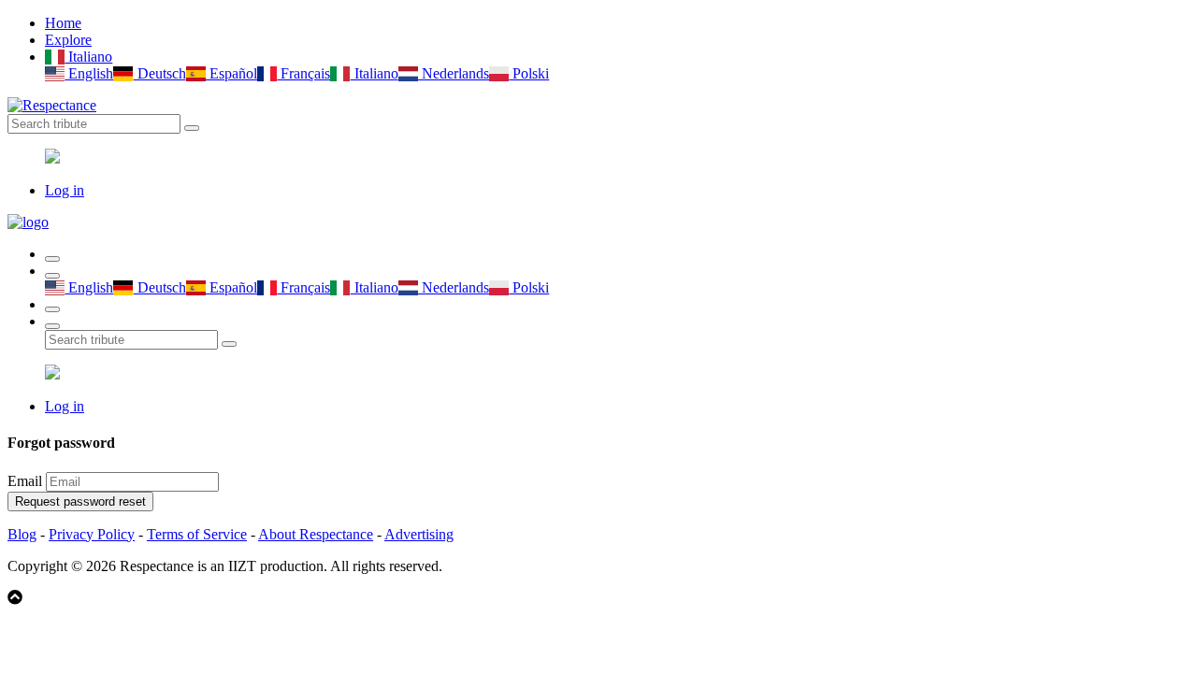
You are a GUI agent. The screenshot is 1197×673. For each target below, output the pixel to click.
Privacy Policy (92, 534)
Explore (68, 40)
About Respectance (315, 534)
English (89, 73)
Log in (64, 190)
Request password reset (80, 501)
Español (231, 73)
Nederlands (453, 73)
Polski (529, 73)
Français (303, 73)
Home (63, 23)
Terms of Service (197, 534)
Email (24, 481)
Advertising (419, 534)
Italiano (88, 56)
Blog (21, 534)
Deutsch (159, 73)
